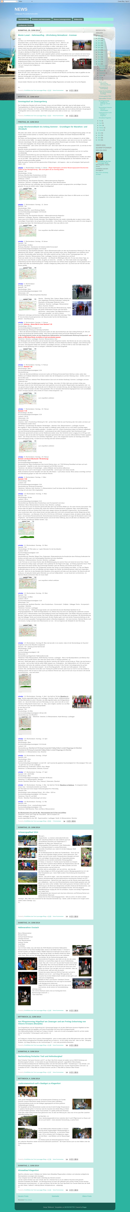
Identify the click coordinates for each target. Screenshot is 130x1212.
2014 (99, 64)
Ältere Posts (87, 1196)
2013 (99, 133)
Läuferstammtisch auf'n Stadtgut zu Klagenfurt (39, 1083)
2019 (99, 52)
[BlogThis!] (72, 90)
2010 (99, 140)
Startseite (55, 1196)
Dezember (102, 66)
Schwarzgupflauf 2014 (28, 832)
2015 (99, 61)
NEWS (21, 9)
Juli (100, 77)
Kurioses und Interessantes (41, 19)
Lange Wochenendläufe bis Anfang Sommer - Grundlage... (105, 92)
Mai (100, 121)
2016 (99, 59)
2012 (99, 135)
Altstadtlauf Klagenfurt (28, 1170)
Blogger (84, 1207)
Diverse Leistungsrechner (62, 19)
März (100, 125)
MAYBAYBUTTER (70, 1207)
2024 (99, 40)
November (102, 68)
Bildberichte (78, 19)
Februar (101, 127)
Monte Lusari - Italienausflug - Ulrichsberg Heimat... (105, 83)
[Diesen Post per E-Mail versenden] (70, 90)
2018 (99, 54)
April (100, 123)
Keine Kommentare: (58, 90)
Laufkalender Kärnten (25, 25)
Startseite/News (23, 19)
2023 (99, 43)
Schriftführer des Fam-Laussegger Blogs (104, 162)
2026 (99, 36)
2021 (99, 47)
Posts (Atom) (28, 1200)
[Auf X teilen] (74, 90)
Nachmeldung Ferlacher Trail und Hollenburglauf (40, 1056)
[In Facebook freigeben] (75, 90)
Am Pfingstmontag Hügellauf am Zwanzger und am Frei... (104, 103)
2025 (99, 38)
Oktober (101, 70)
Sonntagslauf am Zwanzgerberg (32, 101)
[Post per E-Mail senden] (66, 90)
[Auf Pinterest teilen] (77, 90)
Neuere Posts (23, 1196)
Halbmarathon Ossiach (28, 927)
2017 (99, 57)
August (101, 75)
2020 (99, 50)
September (102, 73)
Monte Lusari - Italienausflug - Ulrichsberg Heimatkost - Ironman (47, 35)
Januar (101, 130)
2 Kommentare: (57, 821)
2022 (99, 45)
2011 (99, 137)
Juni (100, 80)
